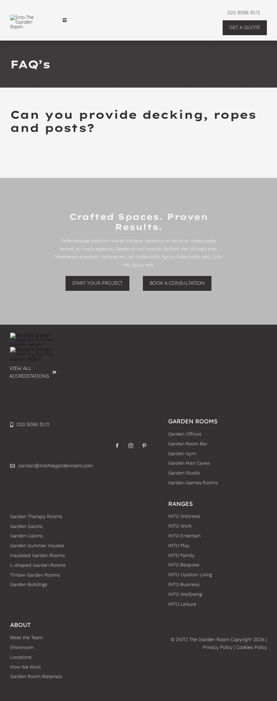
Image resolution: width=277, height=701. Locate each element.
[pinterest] (144, 446)
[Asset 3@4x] (27, 17)
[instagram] (131, 446)
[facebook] (117, 446)
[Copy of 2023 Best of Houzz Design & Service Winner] (33, 349)
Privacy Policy (217, 647)
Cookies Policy (251, 647)
